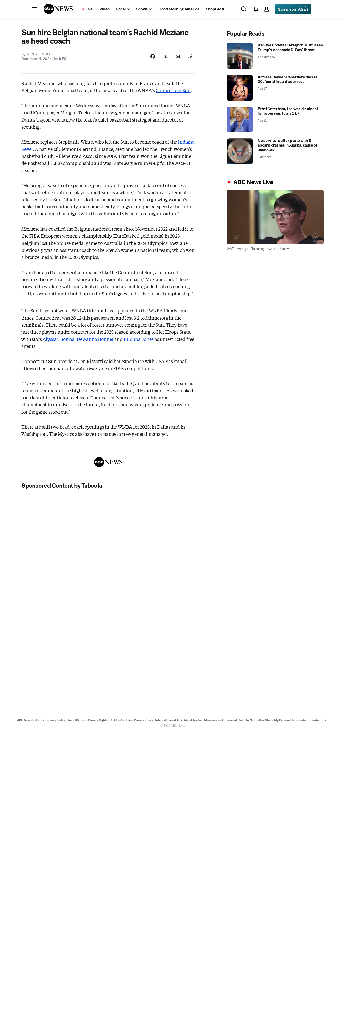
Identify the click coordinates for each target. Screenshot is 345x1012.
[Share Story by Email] (178, 56)
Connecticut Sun (173, 90)
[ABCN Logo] (58, 9)
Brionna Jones (139, 338)
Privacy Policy (56, 720)
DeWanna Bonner (95, 338)
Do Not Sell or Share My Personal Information (276, 720)
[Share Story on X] (165, 56)
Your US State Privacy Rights (88, 720)
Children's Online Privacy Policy (131, 720)
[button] (34, 9)
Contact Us (318, 720)
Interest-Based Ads (168, 720)
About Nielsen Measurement (203, 720)
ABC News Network (30, 720)
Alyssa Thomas (58, 338)
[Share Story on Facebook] (152, 56)
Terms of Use (234, 720)
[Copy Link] (190, 56)
